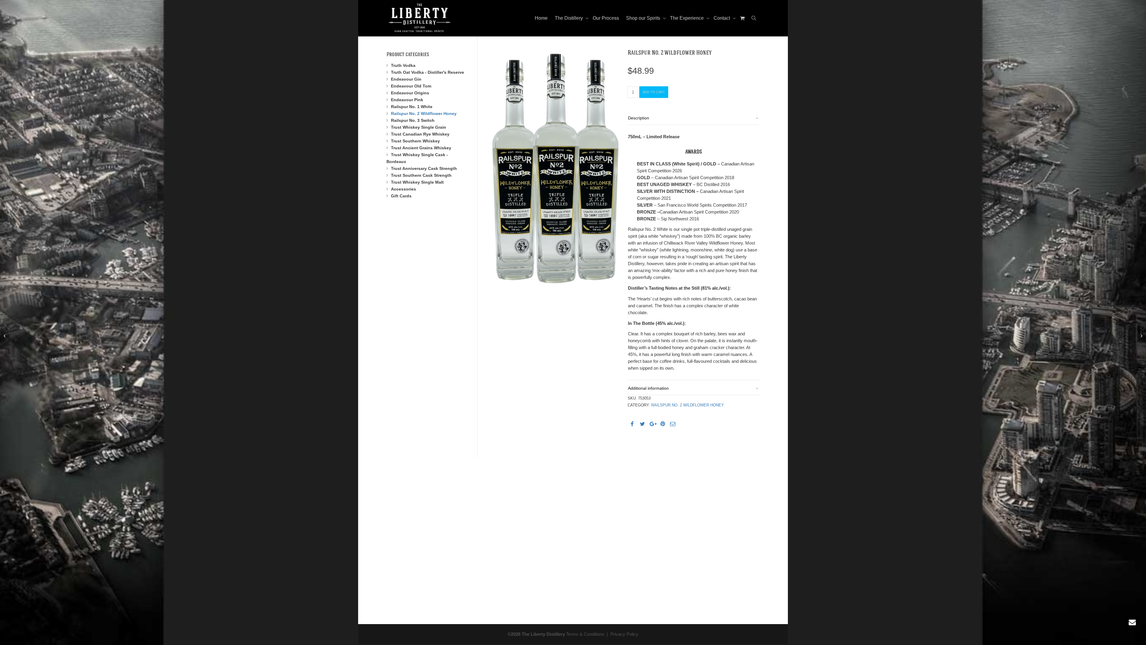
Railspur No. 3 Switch (413, 120)
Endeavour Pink (407, 99)
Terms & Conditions (585, 634)
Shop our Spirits (643, 18)
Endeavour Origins (410, 92)
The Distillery (569, 18)
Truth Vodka (403, 65)
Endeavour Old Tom (411, 86)
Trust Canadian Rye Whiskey (420, 134)
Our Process (606, 18)
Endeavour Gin (406, 79)
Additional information (648, 388)
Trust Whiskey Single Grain (418, 127)
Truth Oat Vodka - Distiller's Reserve (427, 72)
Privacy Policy (624, 634)
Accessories (403, 189)
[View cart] (742, 18)
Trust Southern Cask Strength (421, 175)
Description (638, 118)
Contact (722, 18)
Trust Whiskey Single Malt (417, 182)
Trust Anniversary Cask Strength (424, 168)
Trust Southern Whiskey (415, 141)
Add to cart (654, 92)
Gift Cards (401, 196)
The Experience (687, 18)
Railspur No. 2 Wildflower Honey (687, 405)
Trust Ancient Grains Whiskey (421, 147)
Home (541, 18)
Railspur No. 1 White (411, 106)
